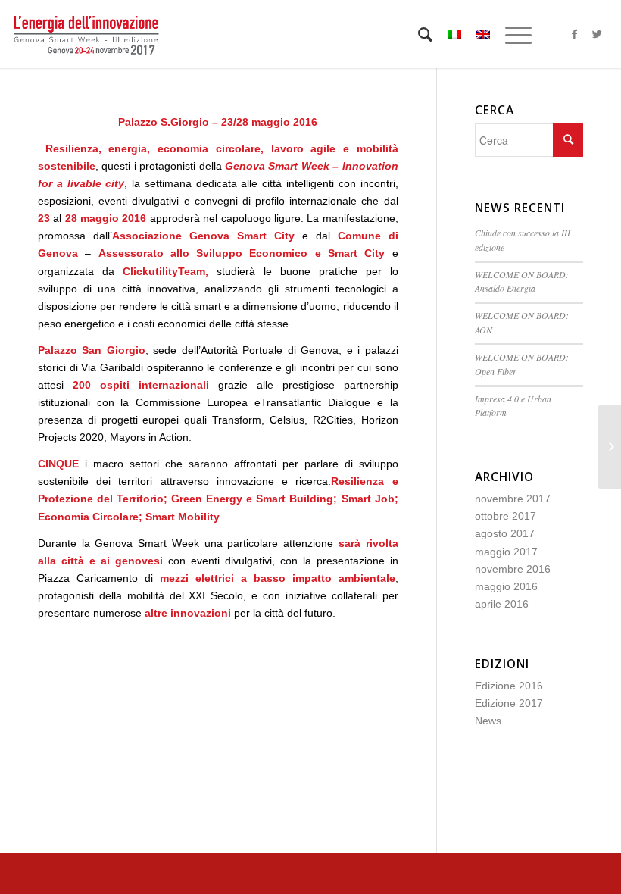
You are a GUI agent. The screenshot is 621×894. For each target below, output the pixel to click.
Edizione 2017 (509, 703)
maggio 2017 (506, 551)
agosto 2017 (505, 533)
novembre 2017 (513, 498)
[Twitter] (597, 34)
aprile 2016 (502, 604)
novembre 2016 (513, 569)
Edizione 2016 (509, 686)
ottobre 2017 (505, 516)
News (488, 720)
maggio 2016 (506, 586)
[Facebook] (574, 34)
